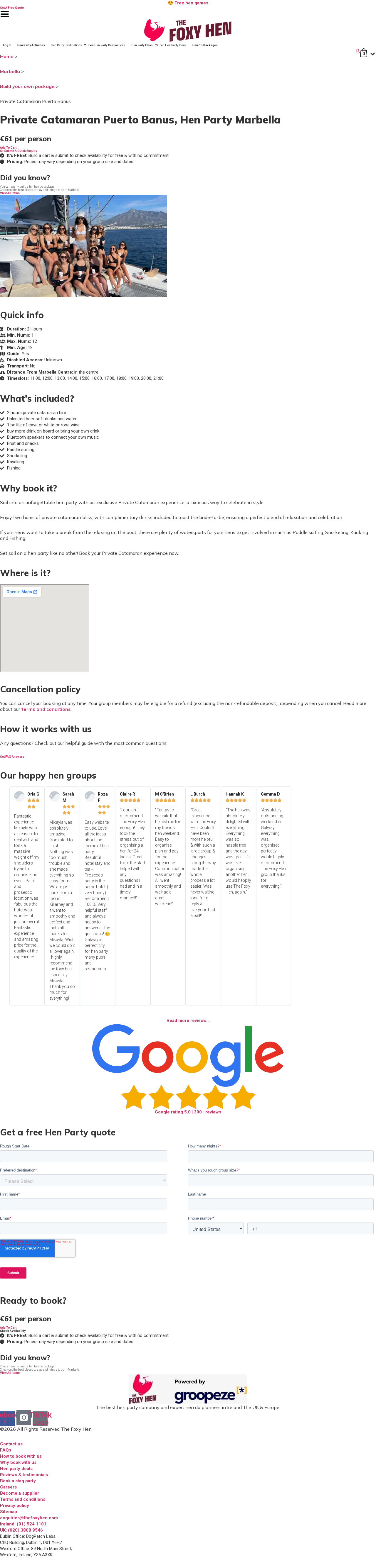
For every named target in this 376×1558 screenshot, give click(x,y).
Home (7, 56)
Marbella (10, 71)
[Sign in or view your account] (180, 51)
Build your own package (27, 86)
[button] (8, 147)
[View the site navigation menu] (4, 17)
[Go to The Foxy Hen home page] (188, 30)
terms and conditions (46, 709)
